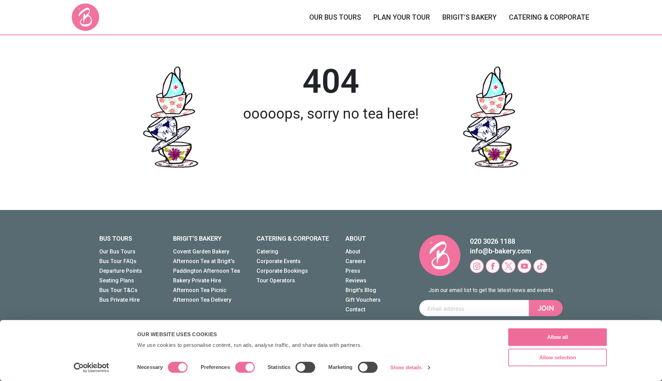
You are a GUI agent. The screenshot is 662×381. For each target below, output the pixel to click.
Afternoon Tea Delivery (202, 300)
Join (546, 308)
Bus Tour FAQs (118, 261)
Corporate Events (279, 261)
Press (352, 271)
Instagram (477, 266)
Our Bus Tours (335, 17)
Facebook (493, 266)
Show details (406, 367)
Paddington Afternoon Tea (206, 271)
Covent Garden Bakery (201, 251)
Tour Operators (276, 280)
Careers (355, 261)
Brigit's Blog (360, 290)
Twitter (508, 266)
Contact (355, 309)
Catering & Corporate (549, 17)
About (352, 251)
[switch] (245, 367)
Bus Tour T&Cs (118, 290)
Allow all (557, 337)
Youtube (524, 266)
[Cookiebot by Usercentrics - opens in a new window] (91, 367)
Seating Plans (116, 280)
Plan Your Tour (401, 17)
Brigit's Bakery (469, 17)
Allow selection (557, 357)
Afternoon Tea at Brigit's (204, 261)
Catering (267, 251)
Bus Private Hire (119, 300)
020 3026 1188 (492, 241)
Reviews (356, 280)
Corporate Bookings (282, 271)
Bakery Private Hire (197, 280)
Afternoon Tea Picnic (200, 290)
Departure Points (120, 271)
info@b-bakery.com (500, 251)
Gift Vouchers (363, 300)
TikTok (540, 266)
